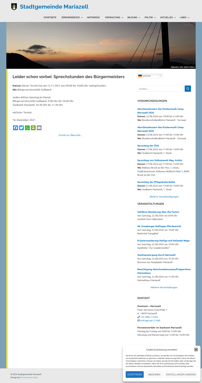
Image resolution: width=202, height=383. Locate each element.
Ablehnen (154, 374)
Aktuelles (166, 17)
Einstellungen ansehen (181, 374)
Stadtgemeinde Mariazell (54, 6)
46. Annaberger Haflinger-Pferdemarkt (159, 226)
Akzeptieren (134, 374)
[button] (196, 349)
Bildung (132, 17)
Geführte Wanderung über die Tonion (158, 211)
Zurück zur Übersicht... (70, 134)
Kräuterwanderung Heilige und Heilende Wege (163, 240)
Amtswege (93, 17)
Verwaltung (112, 17)
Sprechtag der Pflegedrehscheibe (156, 181)
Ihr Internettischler (29, 377)
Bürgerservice (71, 17)
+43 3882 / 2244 (149, 316)
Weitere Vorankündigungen (164, 196)
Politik (149, 17)
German (146, 76)
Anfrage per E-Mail (150, 320)
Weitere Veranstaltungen (164, 287)
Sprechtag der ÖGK (148, 145)
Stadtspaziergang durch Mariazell (156, 254)
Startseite (50, 17)
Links (183, 17)
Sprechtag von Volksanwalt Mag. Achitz (159, 160)
